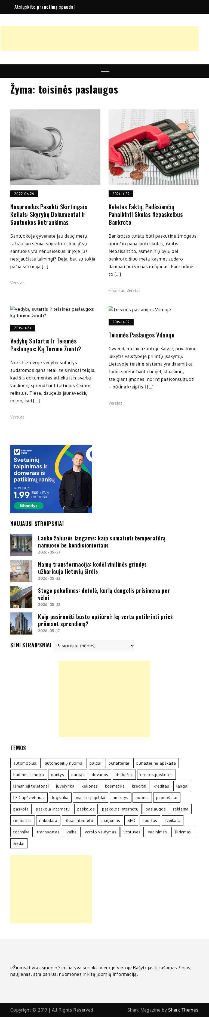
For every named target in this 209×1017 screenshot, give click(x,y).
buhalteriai (119, 763)
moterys (120, 797)
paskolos (86, 809)
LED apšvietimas (29, 797)
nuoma (142, 797)
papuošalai (166, 797)
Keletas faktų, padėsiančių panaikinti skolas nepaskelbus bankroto (146, 214)
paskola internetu (53, 809)
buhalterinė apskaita (156, 763)
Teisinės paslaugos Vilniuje (142, 335)
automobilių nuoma (63, 763)
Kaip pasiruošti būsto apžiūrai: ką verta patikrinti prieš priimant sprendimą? (105, 620)
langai (182, 786)
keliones (90, 786)
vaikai (72, 832)
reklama (181, 809)
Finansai (116, 290)
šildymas (182, 832)
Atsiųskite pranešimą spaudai (44, 7)
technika (21, 832)
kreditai (139, 786)
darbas (77, 774)
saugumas (110, 820)
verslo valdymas (100, 832)
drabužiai (124, 774)
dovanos (100, 774)
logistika (60, 797)
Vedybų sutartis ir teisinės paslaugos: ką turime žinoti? (45, 344)
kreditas (161, 786)
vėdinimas (157, 832)
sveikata (173, 820)
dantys (57, 774)
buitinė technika (28, 774)
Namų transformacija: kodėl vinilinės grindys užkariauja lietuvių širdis (92, 567)
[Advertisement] (100, 38)
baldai (95, 763)
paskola (21, 809)
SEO (131, 820)
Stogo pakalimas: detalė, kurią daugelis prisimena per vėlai (104, 594)
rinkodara (48, 820)
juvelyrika (65, 786)
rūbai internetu (79, 820)
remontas (22, 820)
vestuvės (132, 832)
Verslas (17, 282)
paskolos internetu (120, 809)
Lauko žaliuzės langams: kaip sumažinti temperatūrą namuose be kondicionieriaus (102, 541)
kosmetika (115, 786)
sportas (150, 820)
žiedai (18, 843)
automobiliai (25, 763)
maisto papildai (91, 797)
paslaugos (156, 809)
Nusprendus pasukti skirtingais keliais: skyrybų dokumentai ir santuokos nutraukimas (48, 214)
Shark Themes (183, 1010)
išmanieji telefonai (31, 786)
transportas (48, 832)
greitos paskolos (156, 774)
